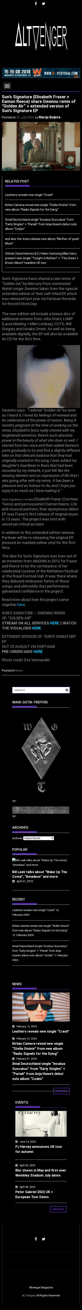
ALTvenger (28, 1295)
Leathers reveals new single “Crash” (29, 195)
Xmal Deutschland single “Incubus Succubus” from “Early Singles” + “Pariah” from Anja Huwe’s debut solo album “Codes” (41, 224)
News (19, 670)
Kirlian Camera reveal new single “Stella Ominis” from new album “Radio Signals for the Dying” (37, 1049)
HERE (54, 623)
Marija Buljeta (49, 117)
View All (61, 1091)
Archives (17, 838)
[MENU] (7, 86)
